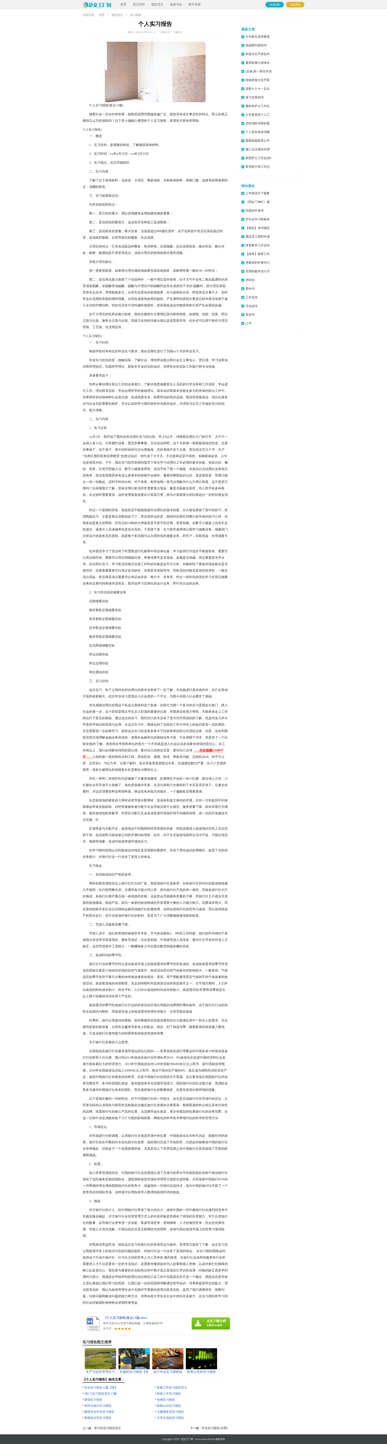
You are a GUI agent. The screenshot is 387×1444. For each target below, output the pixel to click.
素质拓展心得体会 (258, 62)
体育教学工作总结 (258, 245)
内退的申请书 (255, 210)
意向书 (250, 288)
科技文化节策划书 (258, 54)
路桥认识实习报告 (169, 1405)
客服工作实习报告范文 (172, 1387)
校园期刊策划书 (256, 45)
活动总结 (252, 306)
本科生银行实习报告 (97, 1405)
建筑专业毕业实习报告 (99, 1411)
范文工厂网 (187, 1439)
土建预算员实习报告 (170, 1411)
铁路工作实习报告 (169, 1393)
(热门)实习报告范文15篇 (100, 1393)
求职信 (250, 280)
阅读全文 (165, 32)
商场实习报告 (93, 1399)
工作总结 (252, 297)
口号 (249, 323)
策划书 (250, 314)
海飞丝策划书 (255, 97)
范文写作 (139, 4)
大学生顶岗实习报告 (170, 1417)
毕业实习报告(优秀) (215, 1428)
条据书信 (176, 4)
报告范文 (157, 4)
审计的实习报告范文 (107, 1428)
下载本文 (178, 32)
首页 (123, 4)
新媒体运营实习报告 (97, 1417)
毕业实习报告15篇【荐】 (101, 1387)
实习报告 (135, 15)
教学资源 (194, 4)
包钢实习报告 (166, 1399)
